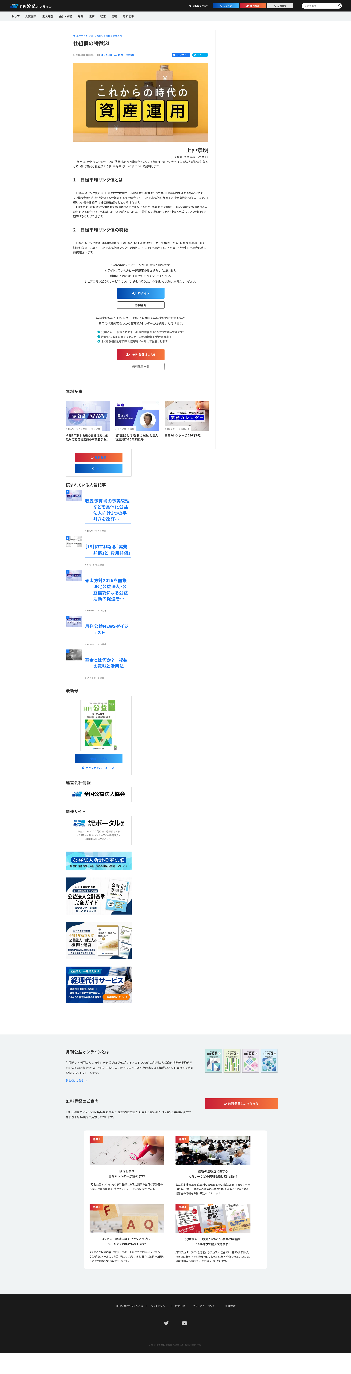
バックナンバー (159, 1306)
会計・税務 (65, 16)
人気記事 (31, 16)
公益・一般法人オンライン (36, 5)
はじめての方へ (200, 5)
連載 (114, 16)
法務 (92, 16)
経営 (103, 16)
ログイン (227, 5)
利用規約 (230, 1306)
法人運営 (48, 16)
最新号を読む (98, 758)
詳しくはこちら (75, 1080)
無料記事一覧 (141, 366)
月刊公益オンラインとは (129, 1306)
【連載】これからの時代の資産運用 (105, 35)
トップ (16, 16)
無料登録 (255, 5)
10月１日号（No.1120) (112, 54)
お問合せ (281, 5)
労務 (81, 16)
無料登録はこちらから (243, 1103)
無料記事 (128, 16)
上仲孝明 (80, 35)
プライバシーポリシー (205, 1306)
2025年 (130, 54)
